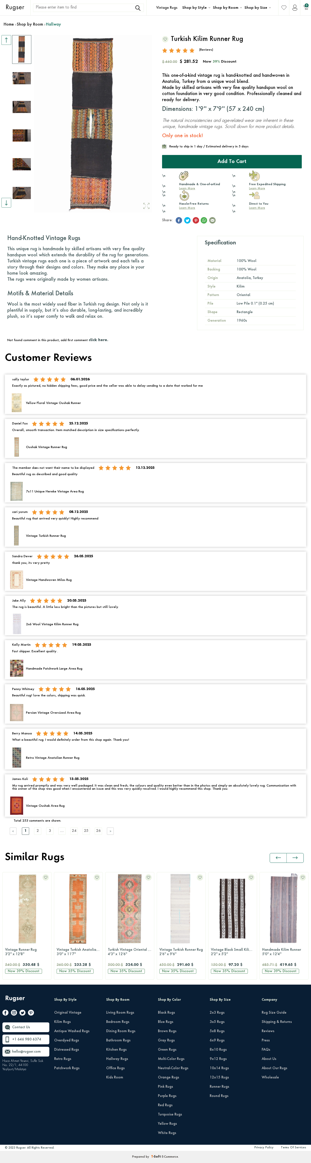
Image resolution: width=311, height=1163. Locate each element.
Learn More (187, 188)
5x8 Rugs (217, 1031)
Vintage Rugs (166, 8)
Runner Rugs (219, 1086)
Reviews (268, 1031)
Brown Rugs (167, 1031)
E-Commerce (170, 1156)
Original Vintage (67, 1012)
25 (86, 831)
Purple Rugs (167, 1096)
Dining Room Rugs (120, 1031)
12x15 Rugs (219, 1077)
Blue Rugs (165, 1022)
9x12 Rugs (218, 1059)
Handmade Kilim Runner (230, 952)
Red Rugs (165, 1105)
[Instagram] (14, 1014)
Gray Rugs (166, 1040)
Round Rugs (219, 1096)
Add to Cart (231, 161)
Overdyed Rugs (66, 1040)
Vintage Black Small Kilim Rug (182, 952)
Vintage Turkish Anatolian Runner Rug (28, 952)
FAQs (266, 1049)
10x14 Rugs (219, 1068)
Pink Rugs (165, 1086)
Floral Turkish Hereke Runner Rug (285, 952)
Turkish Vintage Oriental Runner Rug (80, 952)
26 (98, 831)
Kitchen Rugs (116, 1049)
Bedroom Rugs (117, 1022)
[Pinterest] (31, 1014)
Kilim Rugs (62, 1022)
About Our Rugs (274, 1068)
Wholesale (270, 1077)
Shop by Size (255, 8)
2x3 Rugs (217, 1012)
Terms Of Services (293, 1147)
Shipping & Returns (277, 1022)
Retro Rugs (62, 1059)
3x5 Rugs (217, 1022)
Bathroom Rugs (118, 1040)
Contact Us (21, 1027)
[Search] (138, 8)
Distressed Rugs (66, 1049)
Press (266, 1040)
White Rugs (167, 1133)
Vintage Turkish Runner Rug (129, 952)
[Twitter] (22, 1014)
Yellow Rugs (167, 1123)
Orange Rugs (168, 1077)
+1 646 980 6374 (26, 1039)
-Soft (156, 1156)
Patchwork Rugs (66, 1068)
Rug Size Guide (274, 1012)
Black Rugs (166, 1012)
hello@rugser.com (26, 1051)
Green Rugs (167, 1049)
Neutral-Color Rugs (173, 1068)
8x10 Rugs (218, 1049)
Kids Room (114, 1077)
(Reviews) (206, 49)
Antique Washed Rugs (71, 1031)
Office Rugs (115, 1068)
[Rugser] (15, 1000)
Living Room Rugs (120, 1012)
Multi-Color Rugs (171, 1059)
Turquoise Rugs (170, 1114)
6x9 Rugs (217, 1040)
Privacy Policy (264, 1147)
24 (74, 831)
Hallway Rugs (117, 1059)
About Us (269, 1059)
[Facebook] (5, 1014)
